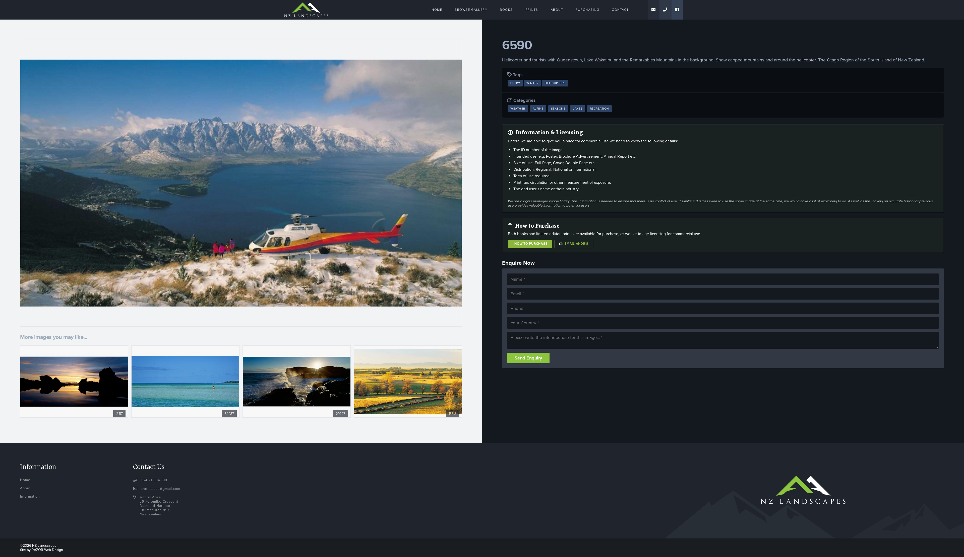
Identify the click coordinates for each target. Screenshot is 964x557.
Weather (517, 108)
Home (437, 10)
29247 (340, 414)
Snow (515, 83)
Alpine (538, 108)
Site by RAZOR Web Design (41, 550)
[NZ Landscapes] (306, 3)
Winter (532, 83)
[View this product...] (74, 348)
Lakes (577, 108)
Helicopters (555, 83)
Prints (531, 10)
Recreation (599, 108)
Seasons (558, 108)
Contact (620, 10)
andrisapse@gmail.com (160, 489)
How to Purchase (530, 244)
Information (30, 496)
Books (506, 10)
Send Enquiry (528, 358)
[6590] (241, 183)
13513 (452, 414)
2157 (119, 414)
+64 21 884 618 (153, 480)
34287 (229, 414)
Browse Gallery (471, 10)
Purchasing (587, 10)
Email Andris (576, 244)
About (557, 10)
